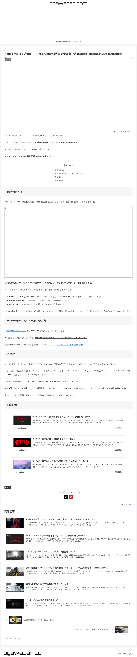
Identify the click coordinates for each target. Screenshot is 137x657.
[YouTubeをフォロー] (71, 497)
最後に (59, 177)
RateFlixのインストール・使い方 (69, 174)
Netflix (8, 487)
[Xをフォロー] (66, 497)
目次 (65, 165)
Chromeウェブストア (15, 331)
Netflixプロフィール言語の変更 (70, 345)
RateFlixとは (62, 170)
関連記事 (60, 180)
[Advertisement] (68, 23)
